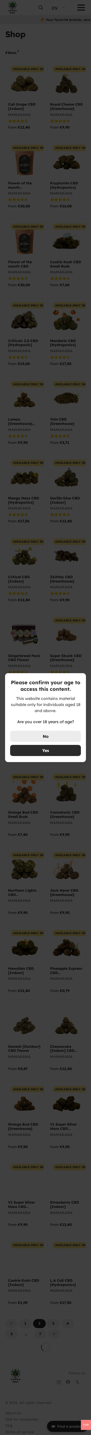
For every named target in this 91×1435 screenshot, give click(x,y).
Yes (45, 750)
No (46, 736)
